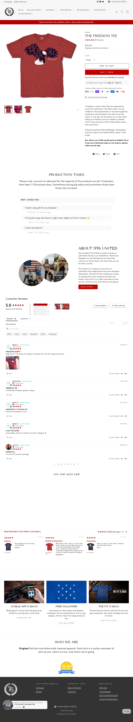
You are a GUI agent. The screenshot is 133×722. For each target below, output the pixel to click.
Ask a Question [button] (101, 305)
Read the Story (109, 620)
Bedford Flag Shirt (54, 541)
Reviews (39, 692)
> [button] (78, 464)
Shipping (88, 48)
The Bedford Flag (48, 553)
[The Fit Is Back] (109, 592)
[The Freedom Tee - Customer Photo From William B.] (65, 306)
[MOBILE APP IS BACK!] (24, 592)
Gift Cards (103, 688)
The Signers (7, 552)
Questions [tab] (24, 319)
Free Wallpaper (105, 692)
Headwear (66, 10)
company (52, 334)
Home (87, 32)
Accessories (25, 14)
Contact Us (72, 692)
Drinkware (83, 10)
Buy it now (106, 72)
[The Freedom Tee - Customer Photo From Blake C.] (58, 306)
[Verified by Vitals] (24, 707)
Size (87, 55)
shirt (9, 334)
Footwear (100, 10)
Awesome (91, 541)
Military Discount (20, 2)
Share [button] (10, 373)
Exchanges (8, 2)
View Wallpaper (66, 623)
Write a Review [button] (120, 305)
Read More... (88, 287)
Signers (7, 541)
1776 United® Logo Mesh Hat (24, 704)
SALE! (21, 10)
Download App (24, 618)
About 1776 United (74, 688)
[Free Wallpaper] (66, 592)
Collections (34, 10)
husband (33, 334)
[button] (122, 373)
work (43, 334)
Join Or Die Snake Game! (108, 699)
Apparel (51, 10)
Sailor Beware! (90, 552)
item (17, 334)
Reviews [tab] (10, 319)
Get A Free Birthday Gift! (108, 695)
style (24, 334)
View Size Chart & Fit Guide (97, 97)
